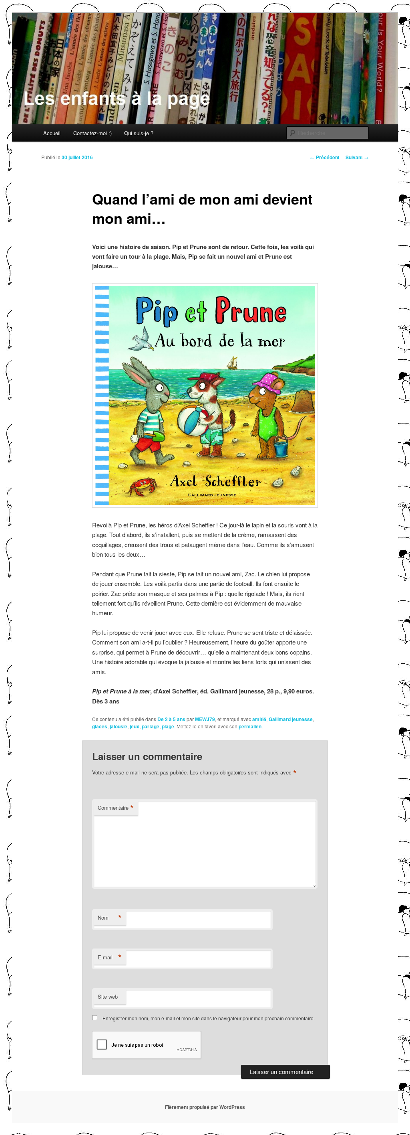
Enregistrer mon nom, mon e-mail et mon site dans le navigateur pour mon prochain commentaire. (208, 1018)
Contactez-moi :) (92, 133)
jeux (134, 726)
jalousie (118, 726)
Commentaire (116, 807)
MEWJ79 (205, 719)
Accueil (51, 133)
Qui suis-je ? (138, 133)
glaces (99, 726)
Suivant (357, 157)
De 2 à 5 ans (171, 719)
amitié (259, 719)
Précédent (325, 157)
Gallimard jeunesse (291, 719)
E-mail (110, 957)
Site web (108, 996)
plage (168, 726)
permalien (250, 726)
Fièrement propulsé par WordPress (205, 1107)
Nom (110, 917)
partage (150, 726)
